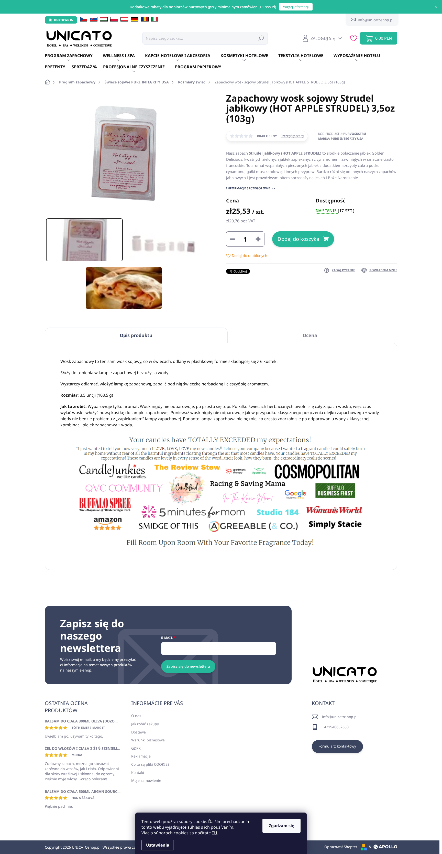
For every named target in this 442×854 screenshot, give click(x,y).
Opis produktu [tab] (136, 335)
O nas (136, 715)
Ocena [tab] (310, 335)
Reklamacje (141, 756)
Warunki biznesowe (148, 740)
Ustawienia (157, 845)
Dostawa (138, 732)
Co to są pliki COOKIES (150, 764)
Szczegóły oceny (292, 136)
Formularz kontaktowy (337, 746)
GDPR (136, 748)
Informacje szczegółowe (248, 188)
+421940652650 (335, 727)
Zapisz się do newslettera (188, 666)
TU (214, 833)
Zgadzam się (281, 825)
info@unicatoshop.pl (340, 716)
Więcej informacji (295, 7)
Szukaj (261, 38)
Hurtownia (63, 20)
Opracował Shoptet (340, 846)
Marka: (340, 138)
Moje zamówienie (146, 780)
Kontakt (137, 772)
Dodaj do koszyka (298, 238)
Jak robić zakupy (145, 723)
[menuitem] (74, 55)
